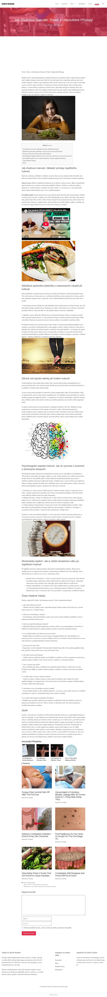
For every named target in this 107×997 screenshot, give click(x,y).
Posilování (64, 3)
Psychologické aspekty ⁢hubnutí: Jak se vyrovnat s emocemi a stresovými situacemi (47, 156)
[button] (103, 4)
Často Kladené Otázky (29, 160)
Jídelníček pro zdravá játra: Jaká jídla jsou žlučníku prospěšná (40, 886)
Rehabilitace (82, 3)
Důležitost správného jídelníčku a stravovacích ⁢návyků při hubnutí (42, 151)
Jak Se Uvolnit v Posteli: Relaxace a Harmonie (36, 884)
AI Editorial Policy (53, 994)
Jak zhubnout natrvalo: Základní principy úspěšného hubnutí (41, 149)
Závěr (24, 163)
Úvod (57, 3)
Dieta (72, 3)
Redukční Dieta (31, 882)
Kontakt (97, 3)
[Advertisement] (55, 55)
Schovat (49, 145)
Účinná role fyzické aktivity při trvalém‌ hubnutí (37, 153)
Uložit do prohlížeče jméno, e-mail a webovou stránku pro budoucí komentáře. (48, 928)
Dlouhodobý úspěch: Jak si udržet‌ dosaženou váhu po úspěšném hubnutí (44, 158)
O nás (90, 3)
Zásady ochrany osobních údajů (59, 986)
